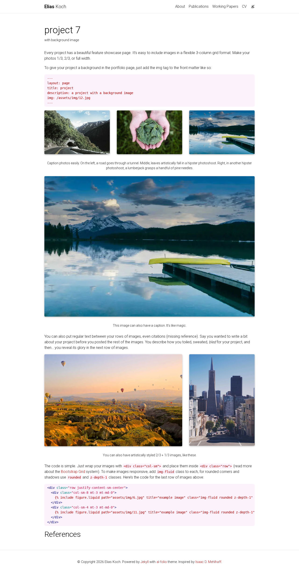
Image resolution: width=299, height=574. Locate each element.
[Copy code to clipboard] (251, 78)
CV (244, 6)
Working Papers (225, 6)
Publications (199, 6)
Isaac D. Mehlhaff (208, 562)
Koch (55, 6)
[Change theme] (252, 5)
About (180, 6)
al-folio (162, 562)
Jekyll (145, 562)
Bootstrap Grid (73, 471)
